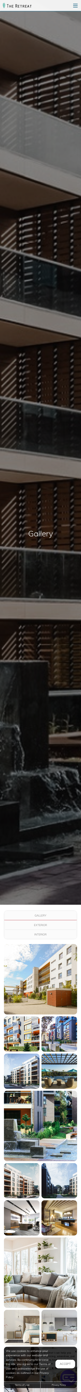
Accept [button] (65, 1364)
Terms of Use (22, 1384)
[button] (40, 979)
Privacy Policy (59, 1384)
